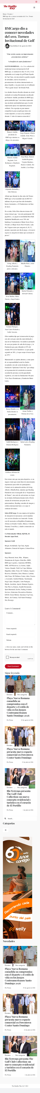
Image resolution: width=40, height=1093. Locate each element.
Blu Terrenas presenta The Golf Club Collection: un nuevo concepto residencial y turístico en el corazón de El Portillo (19, 798)
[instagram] (36, 2)
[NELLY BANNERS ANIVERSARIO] (17, 838)
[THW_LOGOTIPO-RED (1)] (10, 5)
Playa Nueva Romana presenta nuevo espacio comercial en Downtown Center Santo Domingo (20, 753)
